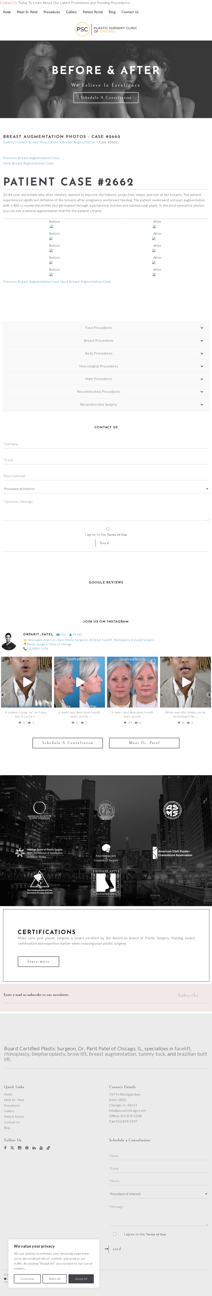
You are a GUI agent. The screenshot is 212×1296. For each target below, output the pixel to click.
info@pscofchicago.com (127, 1110)
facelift (182, 1048)
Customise (27, 1278)
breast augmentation (112, 1054)
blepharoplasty (48, 1054)
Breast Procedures (44, 142)
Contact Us (9, 3)
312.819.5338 (131, 1116)
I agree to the (145, 1234)
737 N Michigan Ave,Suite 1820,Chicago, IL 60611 (125, 1099)
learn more (39, 961)
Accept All (81, 1278)
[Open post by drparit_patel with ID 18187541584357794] (185, 682)
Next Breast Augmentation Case (28, 163)
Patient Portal (93, 12)
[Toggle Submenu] (201, 327)
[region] (53, 1263)
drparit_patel (26, 660)
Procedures (52, 12)
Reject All (54, 1278)
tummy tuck (152, 1054)
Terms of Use (117, 534)
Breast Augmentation (78, 142)
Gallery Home (14, 142)
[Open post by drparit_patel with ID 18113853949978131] (132, 682)
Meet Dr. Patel (27, 12)
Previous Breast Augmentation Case (31, 158)
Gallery (71, 12)
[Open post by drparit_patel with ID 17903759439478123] (26, 682)
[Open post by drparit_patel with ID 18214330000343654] (79, 682)
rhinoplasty (17, 1054)
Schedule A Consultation (106, 97)
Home (7, 12)
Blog (112, 12)
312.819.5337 (127, 1121)
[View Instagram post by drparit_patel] (48, 702)
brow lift (77, 1054)
